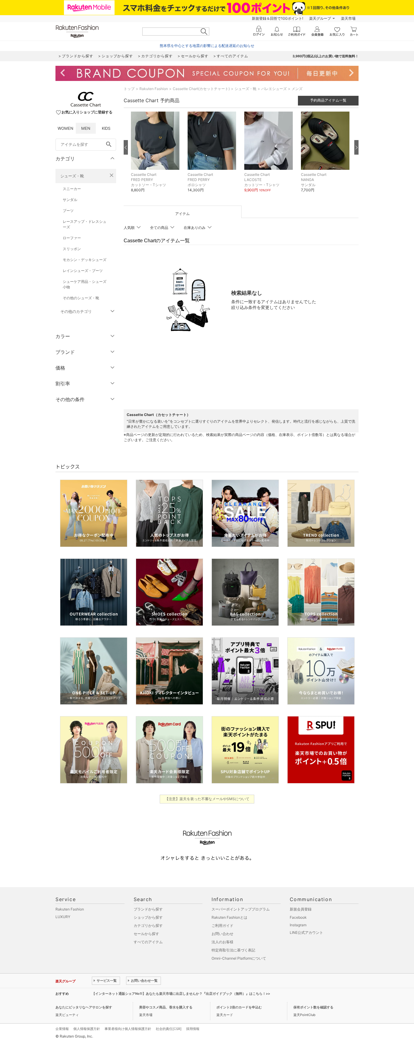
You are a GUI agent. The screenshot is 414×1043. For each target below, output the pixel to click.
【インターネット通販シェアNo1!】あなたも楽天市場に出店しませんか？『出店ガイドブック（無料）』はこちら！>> (181, 993)
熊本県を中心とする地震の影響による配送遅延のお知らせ (207, 45)
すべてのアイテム (148, 942)
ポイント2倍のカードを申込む (239, 1007)
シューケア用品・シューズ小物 (84, 284)
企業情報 (62, 1029)
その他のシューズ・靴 (81, 298)
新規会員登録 (301, 909)
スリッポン (72, 248)
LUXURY (62, 916)
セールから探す (146, 933)
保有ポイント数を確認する (313, 1007)
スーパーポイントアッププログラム (241, 909)
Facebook (298, 917)
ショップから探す (148, 917)
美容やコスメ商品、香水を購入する (165, 1007)
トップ (129, 88)
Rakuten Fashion (153, 88)
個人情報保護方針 (86, 1029)
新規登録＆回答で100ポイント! (277, 18)
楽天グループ (320, 18)
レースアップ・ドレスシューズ (84, 224)
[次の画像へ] (356, 147)
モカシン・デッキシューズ (84, 259)
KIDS (106, 128)
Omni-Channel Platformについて (239, 958)
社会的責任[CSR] (169, 1029)
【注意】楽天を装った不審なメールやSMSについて (207, 799)
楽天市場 (348, 18)
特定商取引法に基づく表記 (233, 950)
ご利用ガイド (222, 925)
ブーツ (68, 210)
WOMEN (65, 128)
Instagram (298, 925)
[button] (156, 156)
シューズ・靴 (72, 175)
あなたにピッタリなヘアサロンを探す (83, 1007)
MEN (85, 128)
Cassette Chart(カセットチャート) (201, 88)
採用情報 (192, 1029)
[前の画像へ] (126, 147)
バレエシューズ (274, 88)
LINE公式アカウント (306, 932)
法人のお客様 (222, 942)
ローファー (72, 238)
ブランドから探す (148, 909)
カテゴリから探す (148, 925)
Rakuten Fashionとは (229, 917)
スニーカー (72, 188)
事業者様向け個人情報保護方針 (128, 1029)
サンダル (70, 199)
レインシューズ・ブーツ (83, 270)
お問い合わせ (222, 933)
